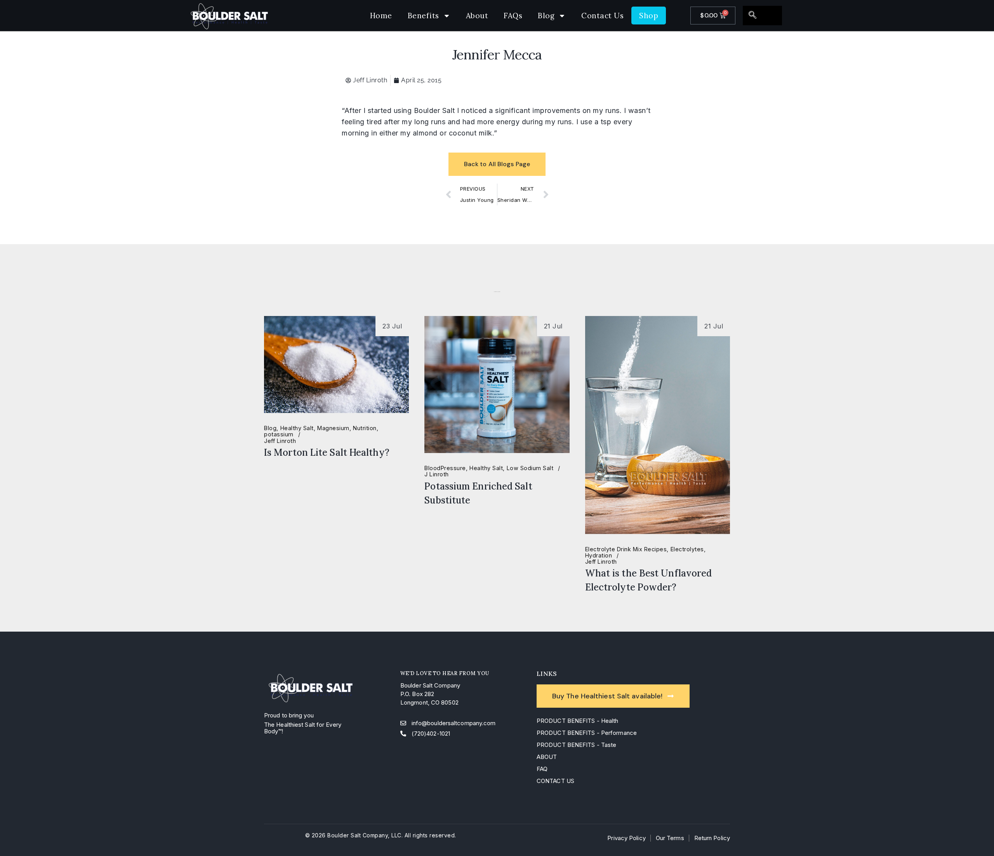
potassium (279, 434)
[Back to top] (974, 836)
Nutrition (365, 428)
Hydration (598, 555)
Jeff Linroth (280, 441)
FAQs (513, 15)
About (477, 15)
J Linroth (436, 474)
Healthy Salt (297, 428)
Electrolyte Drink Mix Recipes (626, 549)
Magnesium (333, 428)
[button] (752, 15)
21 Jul (553, 326)
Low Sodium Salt (530, 468)
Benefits (423, 15)
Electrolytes (687, 549)
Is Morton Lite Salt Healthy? (326, 452)
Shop (648, 15)
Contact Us (602, 15)
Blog (546, 15)
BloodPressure (445, 468)
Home (381, 15)
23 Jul (392, 326)
